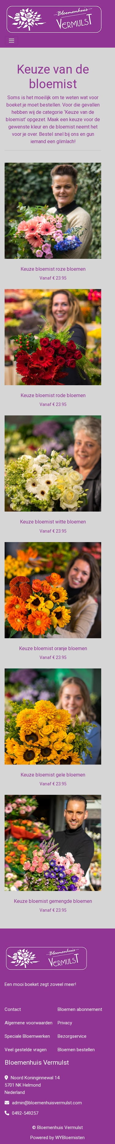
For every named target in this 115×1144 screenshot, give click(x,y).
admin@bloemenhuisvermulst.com (47, 1103)
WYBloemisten (70, 1137)
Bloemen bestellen (76, 1049)
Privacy (65, 1023)
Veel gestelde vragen (26, 1049)
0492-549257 (24, 1113)
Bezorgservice (72, 1036)
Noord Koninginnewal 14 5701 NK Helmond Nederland (32, 1085)
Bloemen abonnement (80, 1009)
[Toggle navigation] (11, 40)
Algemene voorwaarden (28, 1023)
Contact (13, 1009)
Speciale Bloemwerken (27, 1036)
